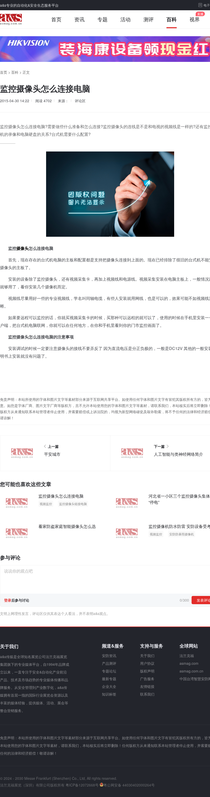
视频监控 (46, 503)
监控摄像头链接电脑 (73, 503)
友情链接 (147, 686)
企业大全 (109, 686)
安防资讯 (109, 655)
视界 (195, 19)
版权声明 (147, 670)
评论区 (80, 100)
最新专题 (109, 678)
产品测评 (109, 663)
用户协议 (147, 663)
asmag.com (189, 663)
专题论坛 (109, 670)
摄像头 (22, 248)
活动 (125, 19)
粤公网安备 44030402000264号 (129, 784)
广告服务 (147, 678)
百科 (171, 19)
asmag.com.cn (191, 670)
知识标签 (109, 694)
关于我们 (147, 655)
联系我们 (147, 694)
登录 (7, 600)
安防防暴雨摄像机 (181, 534)
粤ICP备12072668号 (82, 784)
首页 (56, 19)
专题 (102, 19)
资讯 (79, 19)
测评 (148, 19)
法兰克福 (187, 655)
